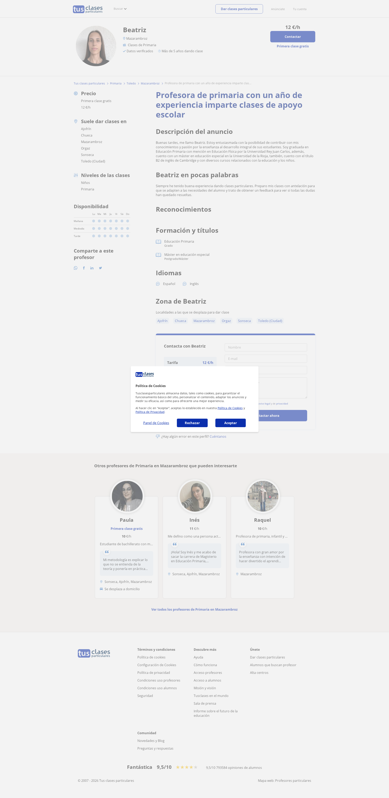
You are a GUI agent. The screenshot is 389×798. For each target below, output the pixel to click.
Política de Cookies (230, 408)
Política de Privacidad (150, 412)
